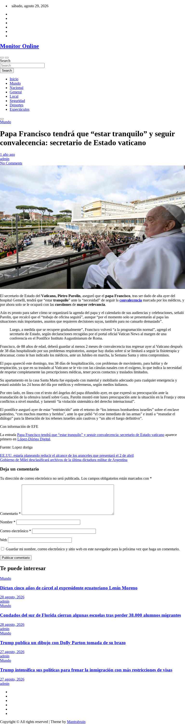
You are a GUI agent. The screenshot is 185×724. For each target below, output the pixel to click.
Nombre (7, 522)
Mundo (15, 83)
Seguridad (17, 101)
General (16, 92)
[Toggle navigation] (2, 57)
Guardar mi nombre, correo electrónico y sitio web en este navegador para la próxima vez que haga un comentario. (93, 549)
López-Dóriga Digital (33, 439)
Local (14, 96)
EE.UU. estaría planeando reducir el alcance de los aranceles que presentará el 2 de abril (67, 455)
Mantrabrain (76, 722)
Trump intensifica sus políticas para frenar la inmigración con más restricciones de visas (86, 669)
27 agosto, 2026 (12, 652)
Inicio (14, 79)
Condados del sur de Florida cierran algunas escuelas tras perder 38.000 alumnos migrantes (90, 615)
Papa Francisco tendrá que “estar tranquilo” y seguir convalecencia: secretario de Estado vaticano (90, 435)
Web (3, 540)
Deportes (16, 105)
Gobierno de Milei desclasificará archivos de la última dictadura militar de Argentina (63, 460)
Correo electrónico (15, 531)
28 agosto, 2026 (12, 597)
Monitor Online (19, 46)
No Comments (11, 163)
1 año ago (7, 154)
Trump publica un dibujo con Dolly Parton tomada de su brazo (63, 642)
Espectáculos (19, 109)
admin (4, 159)
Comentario (10, 514)
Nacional (16, 88)
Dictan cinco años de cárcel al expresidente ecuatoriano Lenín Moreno (69, 587)
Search (5, 61)
